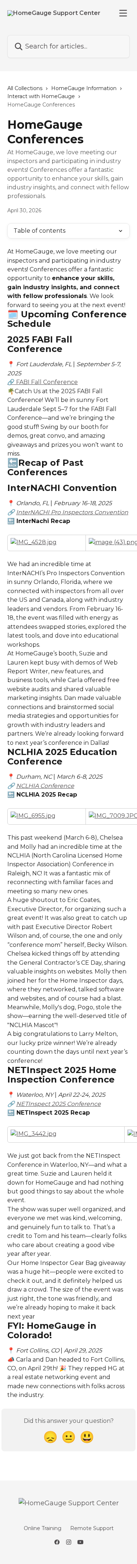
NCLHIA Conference (45, 785)
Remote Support (92, 1528)
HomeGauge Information (84, 88)
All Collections (24, 88)
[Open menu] (123, 13)
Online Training (42, 1528)
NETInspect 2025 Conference (58, 1103)
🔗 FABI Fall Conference (42, 382)
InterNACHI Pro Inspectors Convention (72, 512)
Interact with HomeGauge (41, 96)
